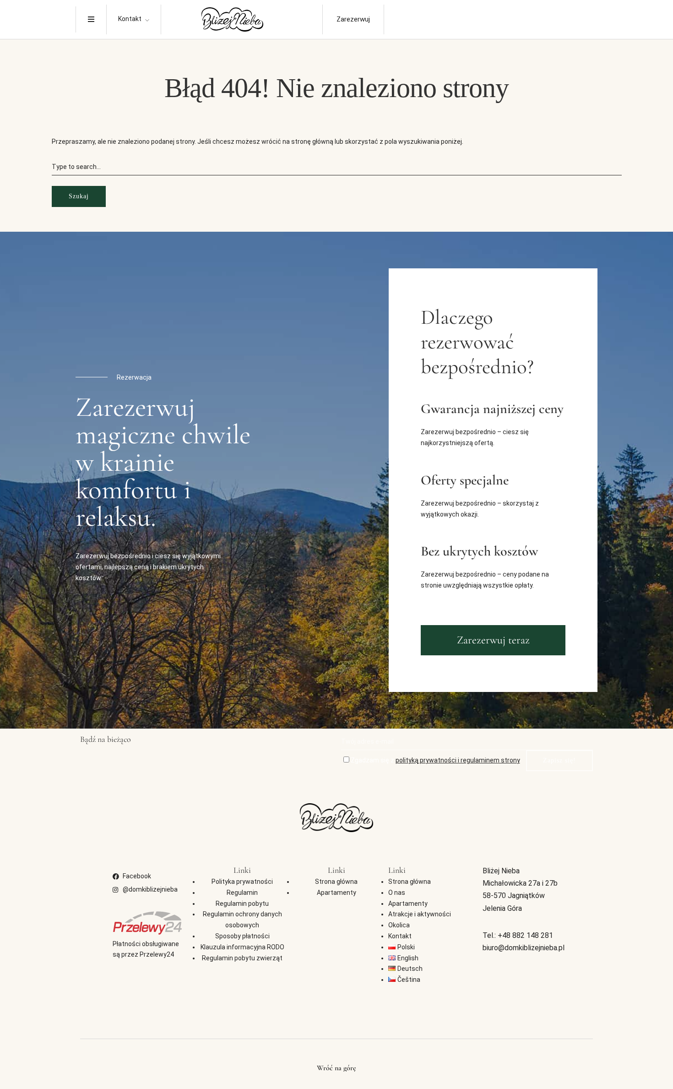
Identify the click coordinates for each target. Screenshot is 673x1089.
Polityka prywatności (242, 881)
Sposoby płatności (242, 936)
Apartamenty (336, 892)
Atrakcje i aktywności (419, 914)
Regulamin (242, 892)
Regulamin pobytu (242, 903)
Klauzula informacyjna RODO (242, 947)
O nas (396, 892)
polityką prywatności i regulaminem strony (458, 760)
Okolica (399, 925)
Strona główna (336, 881)
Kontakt (129, 18)
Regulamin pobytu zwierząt (242, 958)
